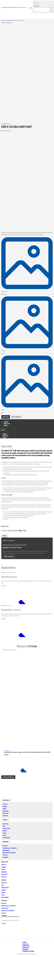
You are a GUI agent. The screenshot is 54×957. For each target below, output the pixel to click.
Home (2, 20)
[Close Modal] (36, 4)
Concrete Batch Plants (5, 123)
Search (4, 535)
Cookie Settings (26, 945)
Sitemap (24, 942)
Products (5, 20)
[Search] (51, 10)
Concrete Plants (11, 20)
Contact (6, 425)
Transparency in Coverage (28, 951)
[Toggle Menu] (30, 8)
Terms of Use (25, 944)
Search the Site (37, 6)
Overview (6, 422)
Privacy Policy (26, 947)
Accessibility (25, 949)
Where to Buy (7, 423)
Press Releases (7, 750)
